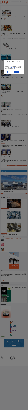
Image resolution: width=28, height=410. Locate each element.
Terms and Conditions (12, 67)
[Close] (23, 60)
